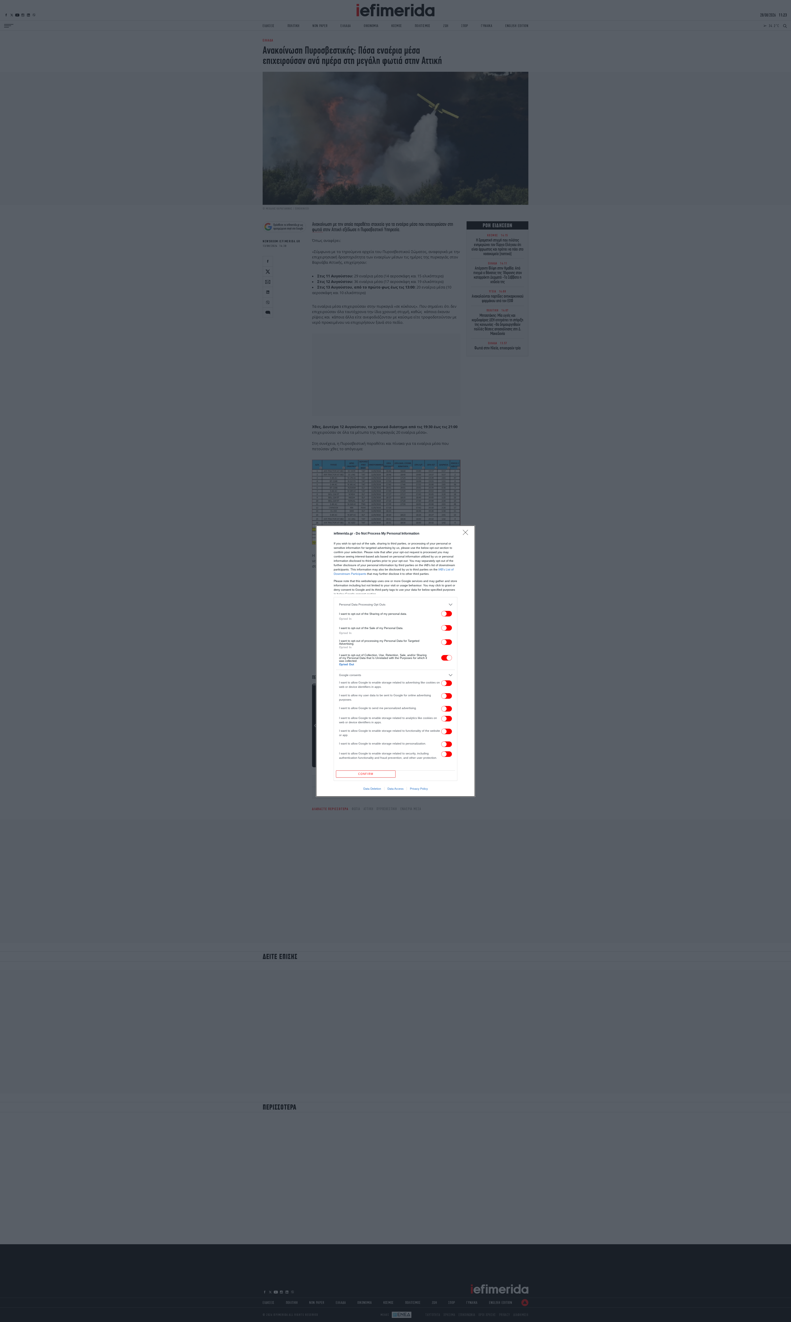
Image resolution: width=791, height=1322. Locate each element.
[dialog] (395, 661)
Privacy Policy (419, 788)
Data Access (395, 788)
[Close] (467, 534)
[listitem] (395, 604)
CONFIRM (365, 773)
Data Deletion (372, 788)
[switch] (446, 613)
